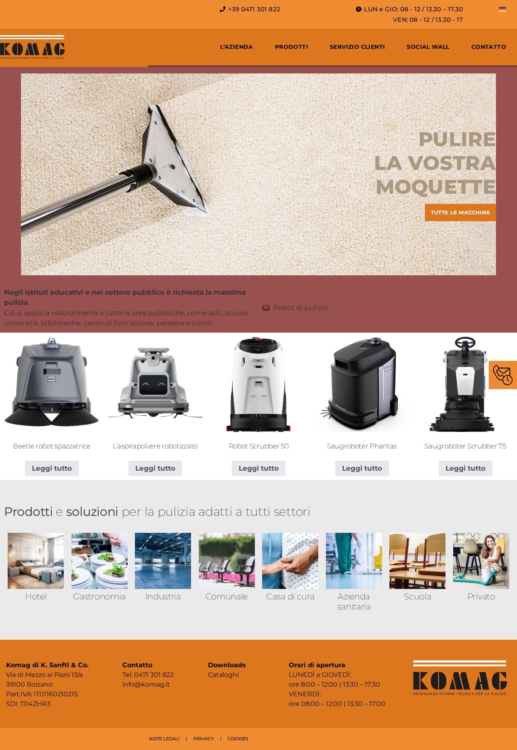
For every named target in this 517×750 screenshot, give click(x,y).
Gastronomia (99, 596)
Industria (163, 596)
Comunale (227, 596)
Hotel (36, 596)
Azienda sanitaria (354, 601)
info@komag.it (146, 684)
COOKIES (237, 739)
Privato (481, 596)
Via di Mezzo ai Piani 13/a (44, 675)
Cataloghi (223, 675)
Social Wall (428, 46)
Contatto (488, 46)
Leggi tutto (52, 468)
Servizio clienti (357, 46)
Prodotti (291, 46)
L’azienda (236, 46)
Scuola (417, 596)
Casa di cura (290, 596)
